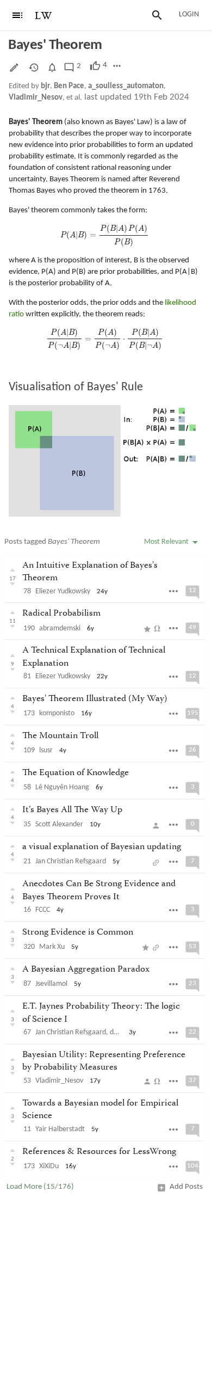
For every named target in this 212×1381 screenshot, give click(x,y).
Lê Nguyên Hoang (62, 787)
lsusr (46, 750)
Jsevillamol (51, 984)
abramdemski (59, 628)
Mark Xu (52, 947)
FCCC (42, 910)
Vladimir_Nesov (36, 98)
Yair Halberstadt (60, 1129)
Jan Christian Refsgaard (70, 861)
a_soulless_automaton (126, 86)
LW (43, 16)
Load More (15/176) (40, 1187)
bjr (45, 86)
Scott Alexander (59, 824)
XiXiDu (49, 1166)
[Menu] (17, 15)
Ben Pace (69, 86)
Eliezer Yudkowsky (62, 591)
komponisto (56, 713)
